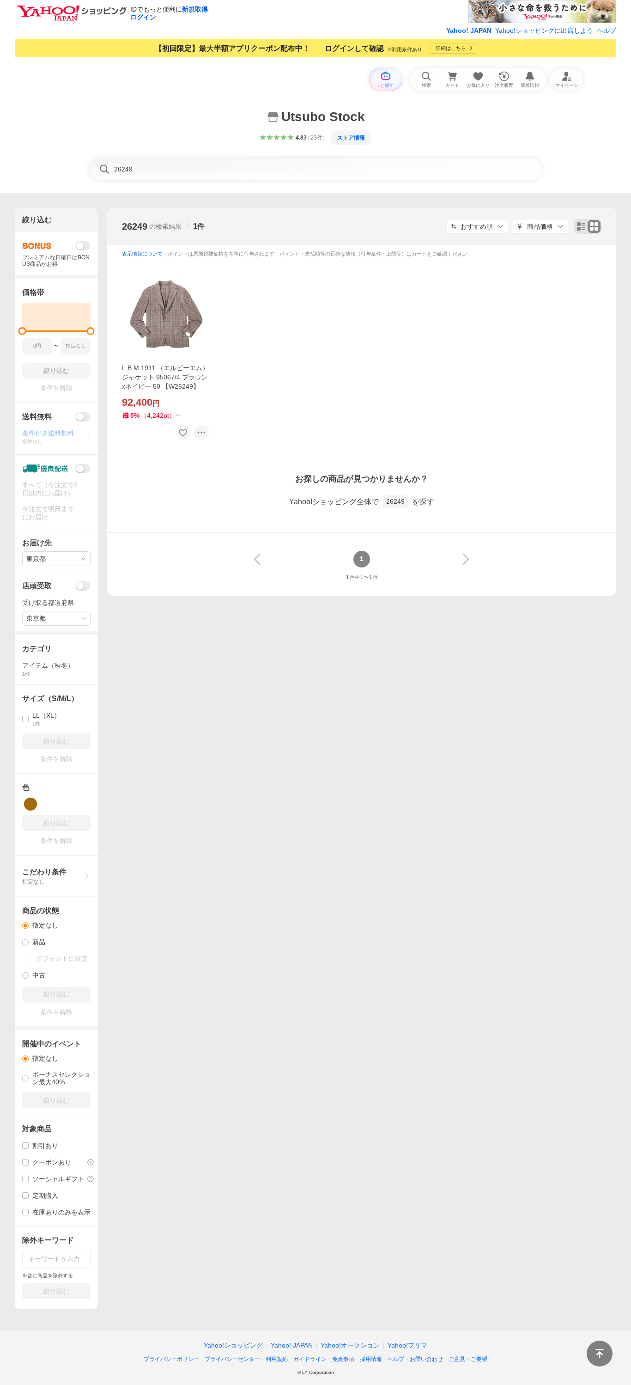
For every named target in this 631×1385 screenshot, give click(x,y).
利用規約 (277, 1359)
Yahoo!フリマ (407, 1345)
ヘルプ (606, 30)
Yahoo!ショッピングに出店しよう (544, 30)
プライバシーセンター (232, 1359)
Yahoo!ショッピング (233, 1345)
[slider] (22, 331)
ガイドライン (310, 1359)
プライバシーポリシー (171, 1359)
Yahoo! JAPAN (468, 30)
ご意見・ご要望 (468, 1359)
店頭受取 (37, 586)
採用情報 (371, 1359)
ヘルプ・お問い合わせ (415, 1359)
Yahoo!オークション (350, 1345)
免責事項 (343, 1359)
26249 (134, 226)
